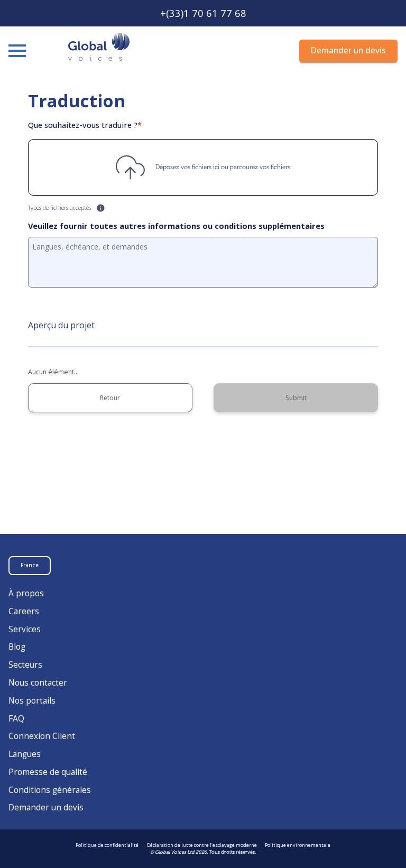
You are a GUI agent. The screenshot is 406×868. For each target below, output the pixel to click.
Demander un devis (46, 807)
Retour (110, 397)
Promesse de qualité (47, 772)
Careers (23, 611)
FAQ (16, 718)
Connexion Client (41, 736)
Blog (16, 646)
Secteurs (25, 664)
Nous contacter (37, 682)
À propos (26, 593)
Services (24, 629)
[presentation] (203, 167)
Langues (24, 754)
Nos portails (32, 700)
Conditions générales (49, 790)
